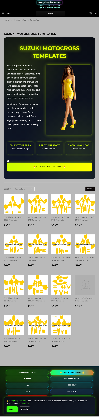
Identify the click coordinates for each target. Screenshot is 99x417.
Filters (90, 189)
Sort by (7, 189)
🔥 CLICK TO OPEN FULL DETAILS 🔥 (50, 167)
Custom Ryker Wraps (71, 372)
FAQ (27, 385)
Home (6, 20)
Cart (95, 13)
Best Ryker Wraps (72, 379)
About (27, 391)
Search (50, 13)
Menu (8, 13)
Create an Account (53, 8)
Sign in (41, 8)
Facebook (71, 392)
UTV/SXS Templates (27, 372)
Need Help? (72, 385)
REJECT (24, 409)
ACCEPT (12, 409)
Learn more (24, 403)
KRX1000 (27, 379)
